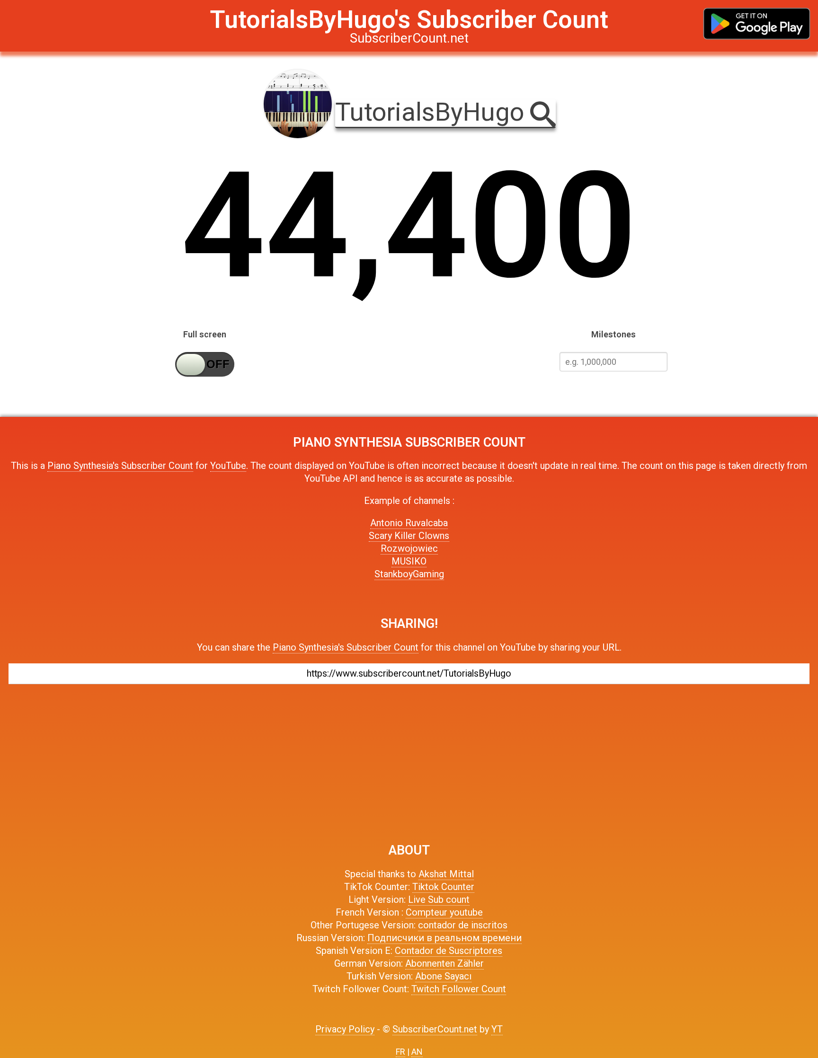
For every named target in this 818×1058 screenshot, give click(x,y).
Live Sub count (439, 899)
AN (417, 1052)
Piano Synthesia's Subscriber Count (120, 465)
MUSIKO (409, 561)
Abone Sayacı (443, 976)
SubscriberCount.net (434, 1029)
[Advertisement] (409, 759)
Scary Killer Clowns (409, 535)
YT (497, 1029)
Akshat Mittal (446, 874)
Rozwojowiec (409, 548)
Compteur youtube (444, 912)
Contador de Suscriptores (448, 950)
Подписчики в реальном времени (444, 937)
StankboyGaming (409, 574)
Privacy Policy (344, 1029)
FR (400, 1052)
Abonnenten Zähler (444, 963)
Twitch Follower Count (458, 989)
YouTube (228, 465)
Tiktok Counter (443, 886)
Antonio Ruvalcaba (409, 523)
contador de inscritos (462, 925)
